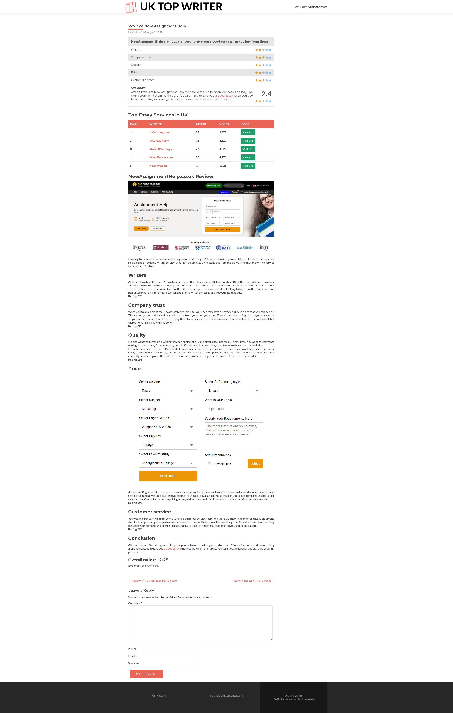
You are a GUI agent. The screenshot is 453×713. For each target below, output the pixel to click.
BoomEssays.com (161, 157)
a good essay (224, 96)
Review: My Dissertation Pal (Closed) (152, 580)
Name (132, 648)
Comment (135, 603)
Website (133, 663)
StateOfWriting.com (162, 149)
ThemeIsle (308, 699)
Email (132, 656)
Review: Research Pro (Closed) (254, 580)
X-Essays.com (158, 165)
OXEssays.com (159, 140)
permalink (152, 565)
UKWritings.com (160, 132)
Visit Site (248, 132)
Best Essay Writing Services (310, 6)
